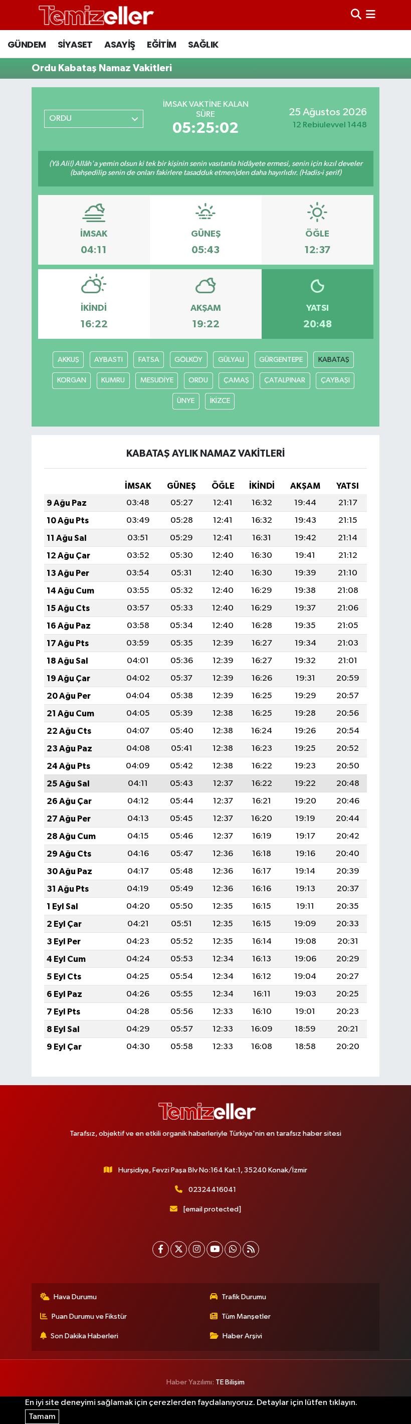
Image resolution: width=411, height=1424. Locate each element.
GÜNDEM (27, 44)
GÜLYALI (231, 359)
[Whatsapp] (233, 1249)
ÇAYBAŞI (335, 380)
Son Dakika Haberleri (84, 1336)
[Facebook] (160, 1249)
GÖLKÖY (188, 359)
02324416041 (212, 1189)
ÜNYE (185, 400)
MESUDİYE (156, 380)
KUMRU (113, 380)
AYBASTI (108, 359)
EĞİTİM (161, 44)
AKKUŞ (68, 359)
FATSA (148, 359)
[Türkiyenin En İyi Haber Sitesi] (94, 15)
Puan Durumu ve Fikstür (89, 1316)
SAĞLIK (203, 44)
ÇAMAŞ (236, 380)
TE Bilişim (230, 1382)
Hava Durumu (75, 1297)
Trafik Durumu (244, 1297)
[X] (178, 1249)
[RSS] (251, 1249)
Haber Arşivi (242, 1336)
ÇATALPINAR (284, 380)
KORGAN (71, 380)
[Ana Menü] (370, 15)
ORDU (198, 380)
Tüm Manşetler (246, 1316)
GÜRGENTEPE (281, 359)
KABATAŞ (333, 359)
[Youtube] (215, 1249)
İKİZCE (220, 400)
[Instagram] (196, 1249)
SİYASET (75, 44)
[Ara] (356, 15)
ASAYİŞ (119, 44)
